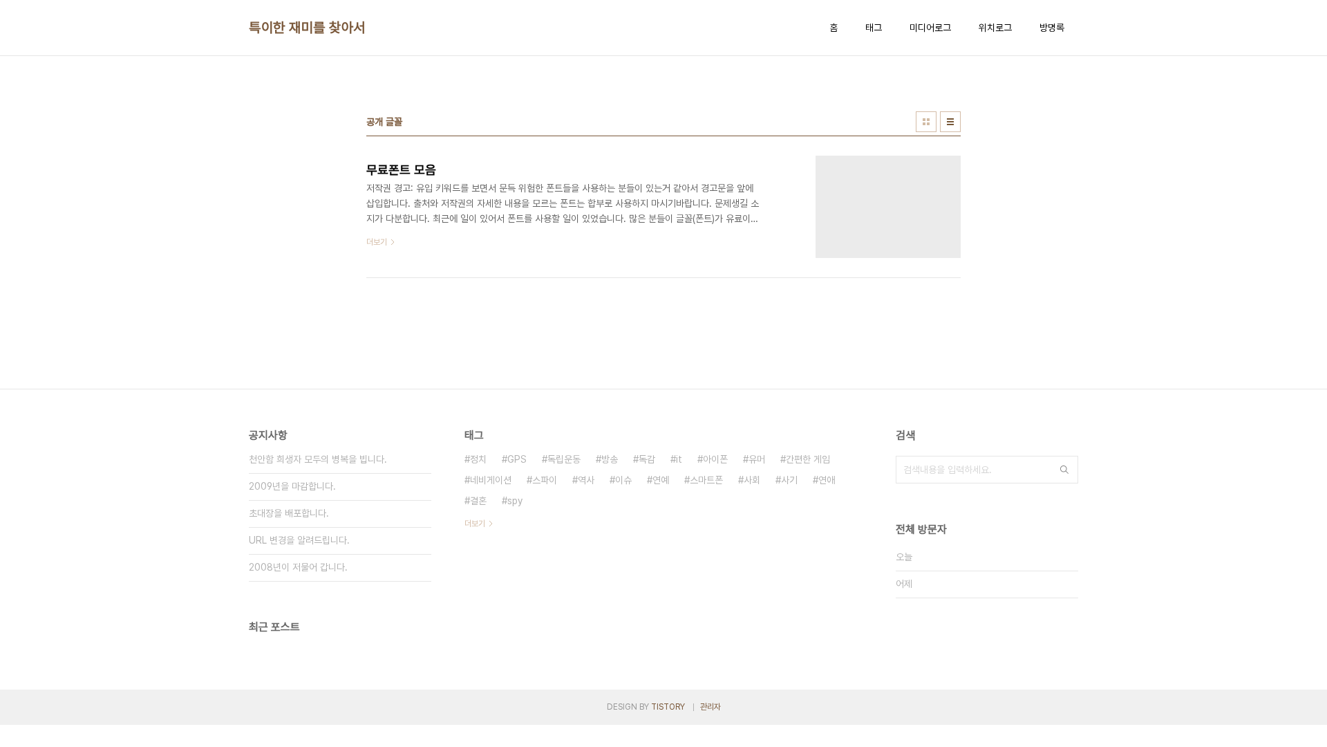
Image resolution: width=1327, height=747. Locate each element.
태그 (873, 27)
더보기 (474, 523)
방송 (609, 459)
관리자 (710, 707)
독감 (647, 459)
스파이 (544, 480)
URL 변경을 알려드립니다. (299, 540)
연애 (826, 480)
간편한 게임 (808, 459)
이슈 (623, 480)
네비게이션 (490, 480)
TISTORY (668, 707)
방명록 (1051, 27)
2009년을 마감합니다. (292, 486)
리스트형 (950, 121)
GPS (517, 459)
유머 (757, 459)
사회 (752, 480)
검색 (1064, 469)
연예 (660, 480)
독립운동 (564, 459)
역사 (586, 480)
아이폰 (715, 459)
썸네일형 (926, 121)
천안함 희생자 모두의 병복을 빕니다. (318, 459)
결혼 (478, 500)
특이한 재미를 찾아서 (307, 27)
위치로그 (995, 27)
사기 (789, 480)
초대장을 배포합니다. (289, 513)
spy (515, 500)
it (679, 459)
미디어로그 (930, 27)
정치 (478, 459)
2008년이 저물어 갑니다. (298, 567)
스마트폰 (706, 480)
